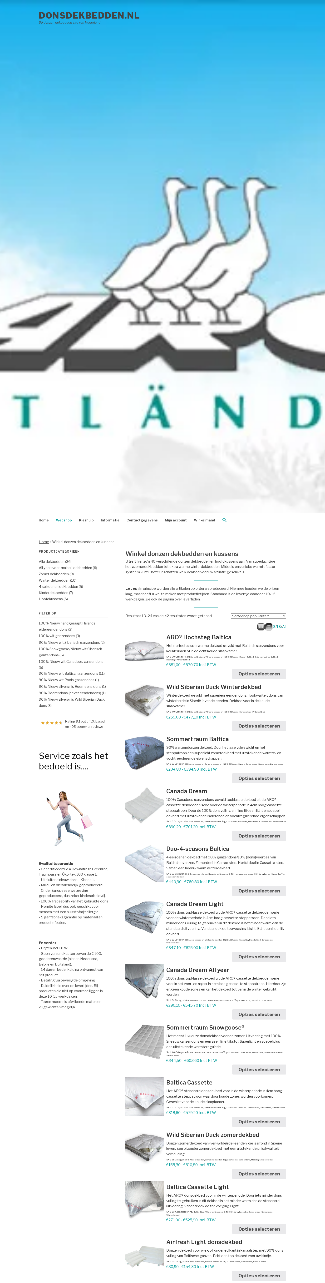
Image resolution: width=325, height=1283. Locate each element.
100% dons (232, 821)
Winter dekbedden (214, 657)
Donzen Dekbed (246, 657)
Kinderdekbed (259, 1261)
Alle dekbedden (197, 657)
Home (44, 520)
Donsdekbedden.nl (89, 15)
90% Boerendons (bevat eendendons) (70, 693)
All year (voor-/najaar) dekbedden (204, 1000)
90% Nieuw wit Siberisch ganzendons (69, 642)
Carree (241, 764)
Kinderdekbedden (213, 1261)
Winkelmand (204, 520)
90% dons (234, 657)
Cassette (242, 821)
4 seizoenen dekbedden (201, 874)
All (284, 626)
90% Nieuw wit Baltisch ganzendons (68, 673)
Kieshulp (86, 520)
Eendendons (245, 712)
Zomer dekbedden (213, 764)
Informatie (110, 520)
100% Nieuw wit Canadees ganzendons (71, 661)
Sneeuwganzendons (273, 1052)
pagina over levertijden (181, 599)
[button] (224, 520)
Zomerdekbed (276, 764)
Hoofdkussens (51, 599)
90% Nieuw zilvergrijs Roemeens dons (70, 686)
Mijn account (176, 520)
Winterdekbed (183, 660)
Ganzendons (263, 764)
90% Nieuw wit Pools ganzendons (66, 680)
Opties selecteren (259, 674)
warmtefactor (264, 567)
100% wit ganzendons (57, 636)
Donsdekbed (251, 764)
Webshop (64, 520)
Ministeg (255, 1160)
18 (279, 626)
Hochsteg (171, 660)
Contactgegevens (142, 520)
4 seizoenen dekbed (243, 874)
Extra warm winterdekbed (266, 657)
